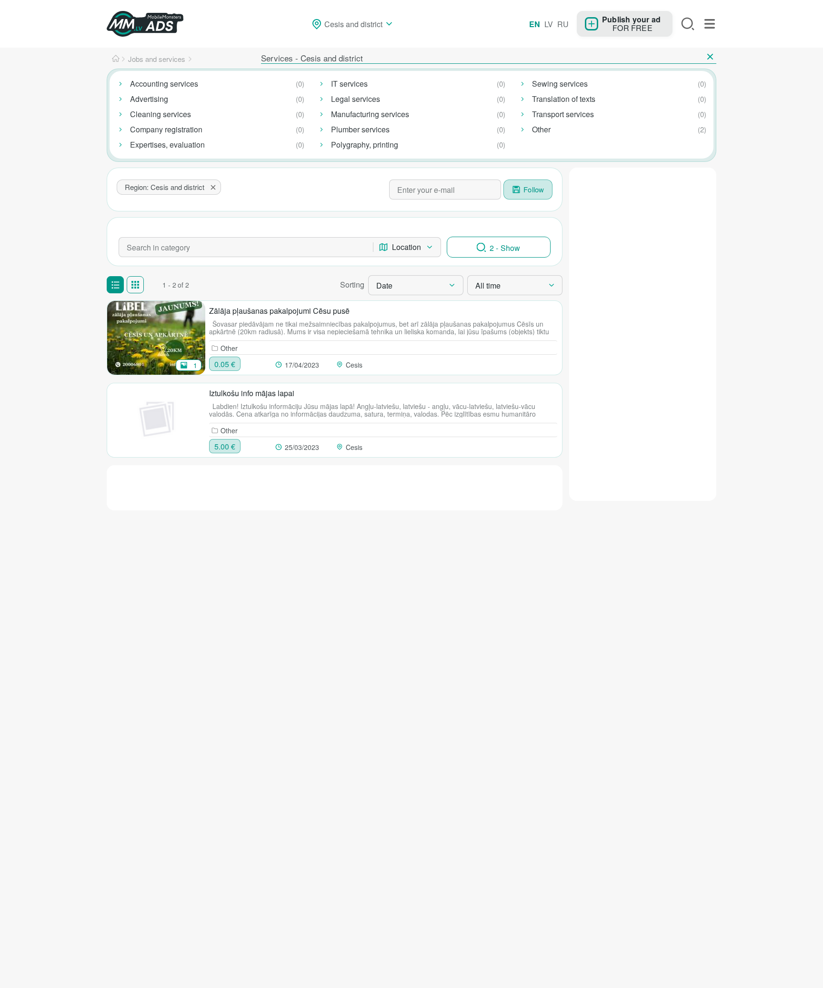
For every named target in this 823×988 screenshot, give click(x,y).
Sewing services (560, 83)
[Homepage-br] (116, 59)
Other (541, 129)
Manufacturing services (370, 114)
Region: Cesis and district (164, 187)
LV (548, 24)
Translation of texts (563, 98)
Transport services (563, 114)
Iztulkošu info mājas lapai (251, 393)
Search (687, 23)
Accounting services (164, 83)
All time (488, 285)
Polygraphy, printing (364, 144)
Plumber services (360, 129)
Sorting (352, 284)
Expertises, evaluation (167, 144)
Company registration (166, 129)
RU (563, 24)
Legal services (355, 98)
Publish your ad (631, 19)
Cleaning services (160, 114)
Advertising (149, 98)
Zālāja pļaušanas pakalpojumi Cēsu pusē (279, 310)
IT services (349, 83)
